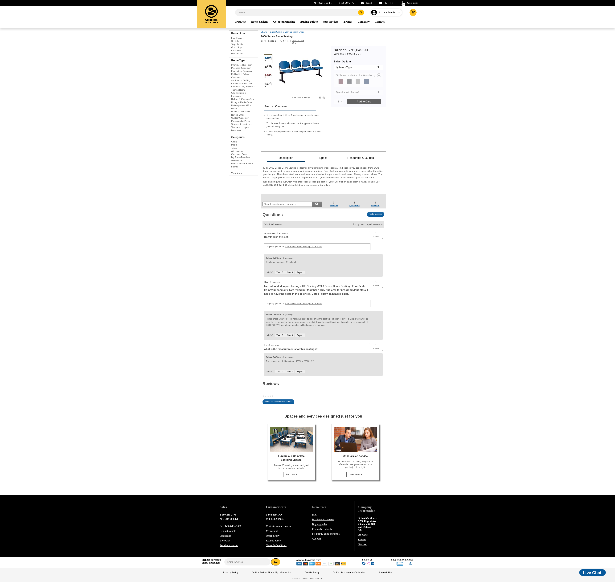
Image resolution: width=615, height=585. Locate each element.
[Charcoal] (349, 81)
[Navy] (366, 81)
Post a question (375, 214)
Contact (278, 526)
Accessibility (385, 572)
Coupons (316, 538)
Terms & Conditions (276, 545)
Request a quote (228, 531)
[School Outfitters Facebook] (364, 563)
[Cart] (413, 12)
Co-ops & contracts (322, 529)
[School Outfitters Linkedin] (372, 563)
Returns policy (273, 540)
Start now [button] (291, 474)
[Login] (375, 12)
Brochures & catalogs (323, 519)
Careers (362, 539)
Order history (272, 535)
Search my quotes (229, 545)
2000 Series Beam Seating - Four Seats (303, 246)
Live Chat (388, 3)
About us (363, 534)
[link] (269, 196)
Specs (323, 157)
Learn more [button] (355, 474)
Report (300, 272)
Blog (314, 514)
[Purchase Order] (331, 563)
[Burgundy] (340, 81)
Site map (362, 544)
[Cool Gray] (358, 81)
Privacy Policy (230, 572)
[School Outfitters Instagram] (368, 564)
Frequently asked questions (326, 533)
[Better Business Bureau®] (410, 563)
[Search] (361, 12)
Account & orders (388, 12)
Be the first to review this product (279, 402)
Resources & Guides (360, 157)
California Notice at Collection (349, 572)
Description (286, 157)
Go (276, 562)
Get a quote (412, 3)
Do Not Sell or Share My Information (271, 572)
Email (369, 3)
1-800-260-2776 (346, 3)
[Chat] (381, 3)
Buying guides (319, 524)
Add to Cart (364, 101)
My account (272, 531)
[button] (376, 235)
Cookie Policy (312, 572)
